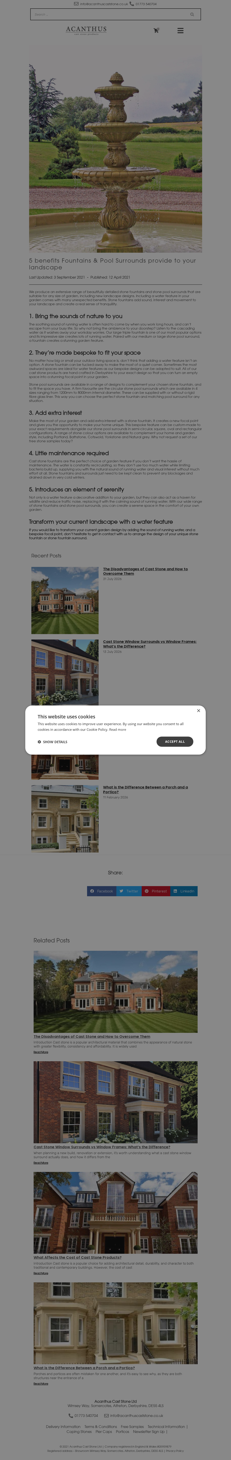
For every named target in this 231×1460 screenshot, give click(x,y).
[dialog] (115, 730)
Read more (117, 729)
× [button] (198, 710)
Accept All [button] (175, 741)
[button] (52, 741)
